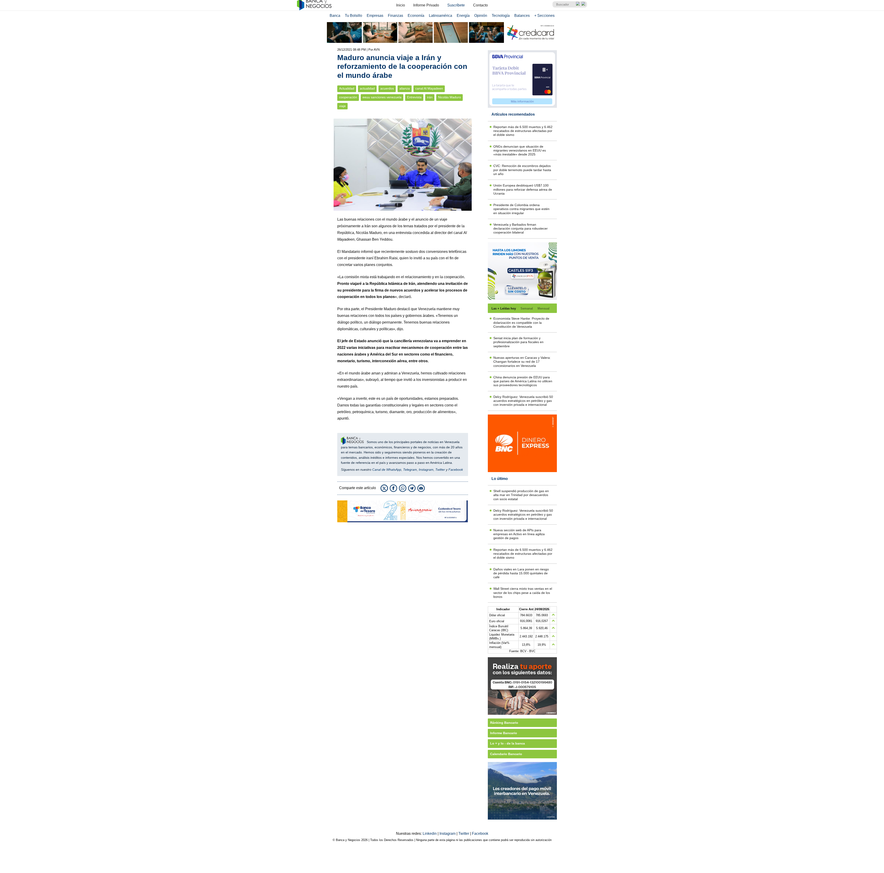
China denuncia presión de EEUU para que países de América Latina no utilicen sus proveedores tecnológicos (522, 381)
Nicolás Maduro (449, 97)
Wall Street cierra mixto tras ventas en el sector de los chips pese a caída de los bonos (522, 593)
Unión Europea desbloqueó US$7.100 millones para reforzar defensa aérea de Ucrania (522, 189)
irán (430, 97)
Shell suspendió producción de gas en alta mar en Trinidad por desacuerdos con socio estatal (521, 495)
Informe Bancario (503, 733)
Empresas (375, 16)
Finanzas (395, 16)
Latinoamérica (440, 16)
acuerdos (387, 88)
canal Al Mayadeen (429, 88)
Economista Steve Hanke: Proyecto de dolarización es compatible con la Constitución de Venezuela (521, 322)
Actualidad (346, 88)
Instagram (426, 469)
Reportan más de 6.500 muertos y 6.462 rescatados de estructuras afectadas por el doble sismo (522, 131)
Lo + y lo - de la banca (507, 743)
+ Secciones (544, 16)
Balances (522, 16)
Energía (463, 16)
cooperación (348, 97)
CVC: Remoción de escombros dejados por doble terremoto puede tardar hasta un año (522, 170)
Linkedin (430, 833)
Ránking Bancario (504, 722)
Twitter (440, 469)
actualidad (367, 88)
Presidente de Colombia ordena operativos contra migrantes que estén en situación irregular (521, 209)
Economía (416, 16)
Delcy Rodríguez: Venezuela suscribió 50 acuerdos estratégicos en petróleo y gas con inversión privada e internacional (523, 401)
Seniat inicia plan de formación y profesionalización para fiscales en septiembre (518, 342)
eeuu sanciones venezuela (382, 97)
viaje (342, 106)
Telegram (410, 469)
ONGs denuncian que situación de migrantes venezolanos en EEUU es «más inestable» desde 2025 (519, 150)
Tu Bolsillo (353, 16)
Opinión (480, 16)
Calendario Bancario (506, 754)
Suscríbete (456, 5)
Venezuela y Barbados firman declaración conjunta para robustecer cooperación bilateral (520, 228)
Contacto (480, 5)
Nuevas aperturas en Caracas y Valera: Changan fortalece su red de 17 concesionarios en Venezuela (522, 362)
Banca (335, 16)
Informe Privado (426, 5)
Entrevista (414, 97)
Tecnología (501, 16)
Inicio (400, 5)
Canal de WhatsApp (386, 469)
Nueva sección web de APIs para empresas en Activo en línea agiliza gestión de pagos (519, 534)
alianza (404, 88)
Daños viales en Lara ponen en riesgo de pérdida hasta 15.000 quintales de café (521, 573)
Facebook (455, 469)
